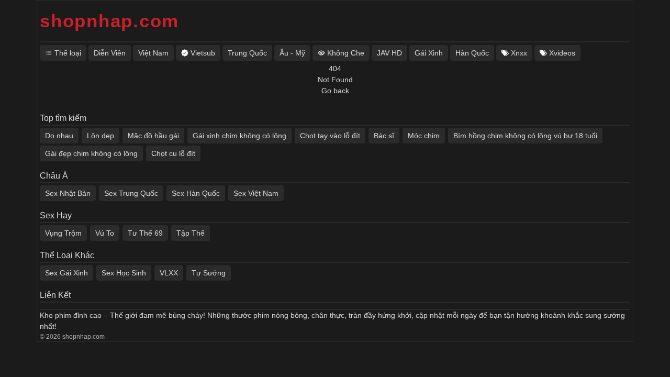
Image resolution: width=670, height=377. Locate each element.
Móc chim (424, 135)
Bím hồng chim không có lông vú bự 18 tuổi (525, 135)
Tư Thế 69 (145, 233)
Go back (335, 90)
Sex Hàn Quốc (196, 193)
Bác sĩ (384, 135)
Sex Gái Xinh (66, 273)
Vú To (104, 233)
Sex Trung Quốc (131, 193)
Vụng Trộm (63, 233)
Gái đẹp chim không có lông (91, 153)
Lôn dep (100, 135)
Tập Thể (190, 233)
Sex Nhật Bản (68, 193)
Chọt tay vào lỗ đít (330, 135)
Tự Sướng (209, 273)
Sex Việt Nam (255, 193)
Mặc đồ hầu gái (153, 135)
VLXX (169, 273)
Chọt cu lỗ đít (173, 153)
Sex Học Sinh (124, 273)
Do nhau (59, 135)
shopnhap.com (109, 20)
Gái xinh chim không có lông (239, 135)
